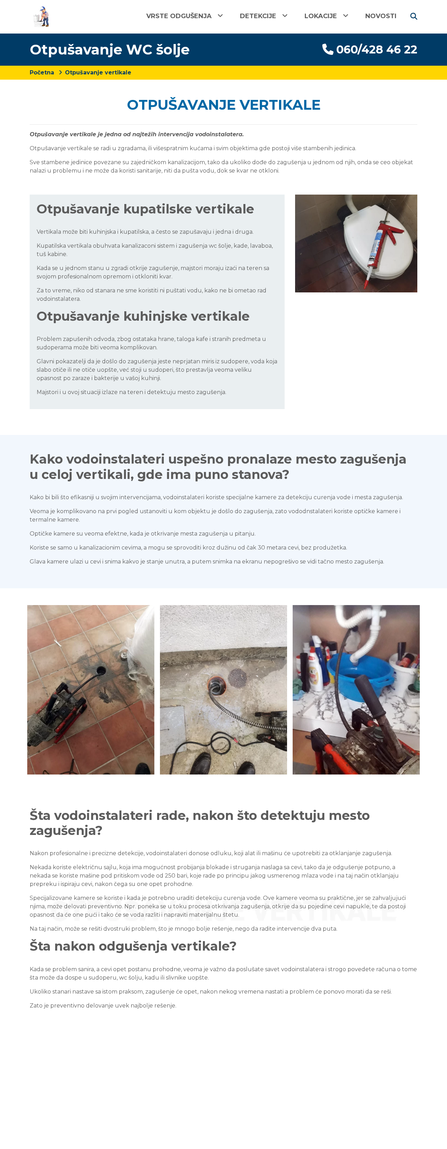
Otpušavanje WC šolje (110, 49)
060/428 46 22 (376, 49)
